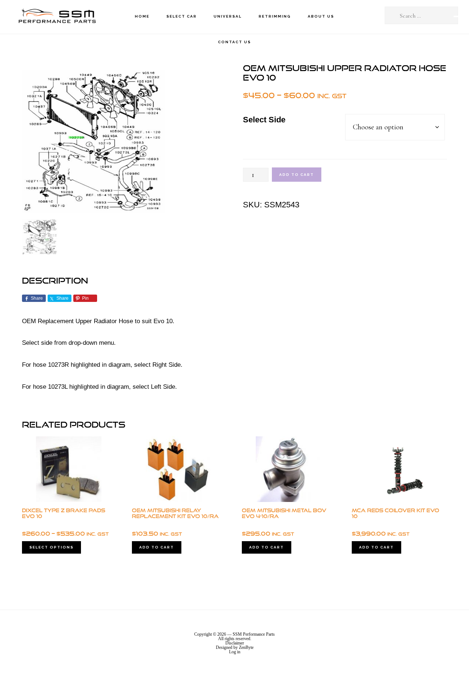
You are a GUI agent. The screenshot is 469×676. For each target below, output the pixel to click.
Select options (51, 547)
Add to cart (296, 175)
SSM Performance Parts (57, 16)
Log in (234, 651)
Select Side (264, 119)
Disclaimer (234, 643)
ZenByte (246, 647)
